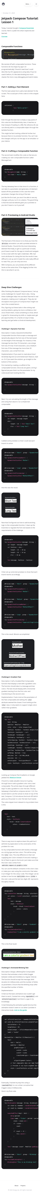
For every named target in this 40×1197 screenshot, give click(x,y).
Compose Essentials (26, 28)
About (16, 1185)
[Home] (3, 4)
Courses (4, 37)
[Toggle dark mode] (36, 4)
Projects (23, 1185)
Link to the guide (20, 1010)
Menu (27, 4)
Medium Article (15, 778)
